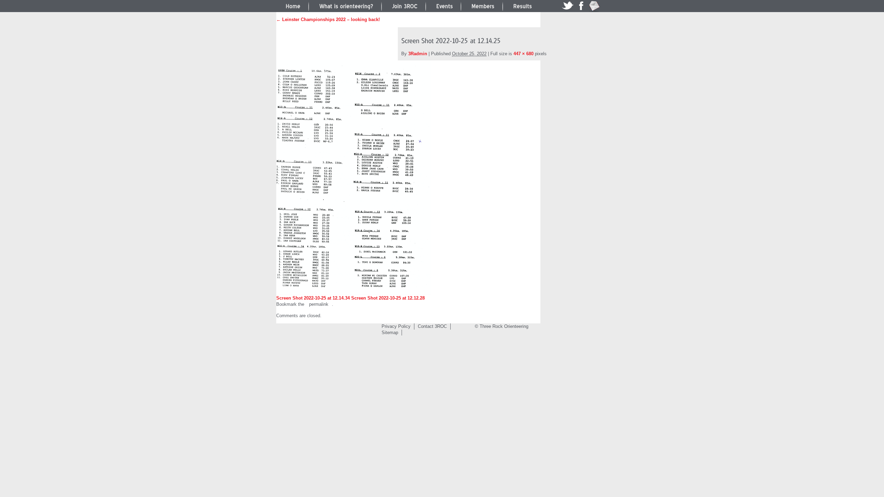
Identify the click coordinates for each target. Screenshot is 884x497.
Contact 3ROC (432, 326)
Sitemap (390, 332)
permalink (318, 304)
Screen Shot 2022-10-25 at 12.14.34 (313, 298)
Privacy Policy (396, 326)
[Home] (293, 5)
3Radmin (417, 53)
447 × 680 (523, 53)
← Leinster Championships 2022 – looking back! (328, 19)
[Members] (482, 5)
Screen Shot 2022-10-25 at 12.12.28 (388, 298)
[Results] (522, 5)
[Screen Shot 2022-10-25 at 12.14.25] (353, 177)
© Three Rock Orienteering (501, 326)
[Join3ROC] (404, 5)
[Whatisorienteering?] (346, 5)
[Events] (444, 5)
